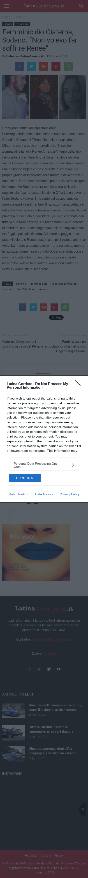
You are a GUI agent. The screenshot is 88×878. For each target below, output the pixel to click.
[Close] (79, 384)
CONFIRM (25, 478)
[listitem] (44, 465)
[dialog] (44, 439)
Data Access (44, 494)
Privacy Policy (69, 494)
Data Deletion (18, 494)
